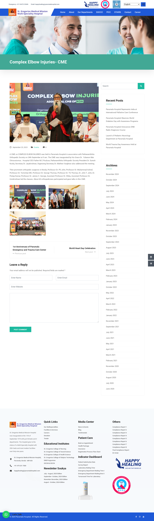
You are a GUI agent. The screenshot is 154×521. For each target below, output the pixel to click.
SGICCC (99, 12)
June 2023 (110, 259)
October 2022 (111, 287)
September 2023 (112, 242)
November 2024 (112, 174)
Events (36, 147)
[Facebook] (135, 517)
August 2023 (111, 248)
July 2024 (110, 191)
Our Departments (85, 12)
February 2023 (111, 276)
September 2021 (112, 327)
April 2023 (110, 265)
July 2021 (110, 332)
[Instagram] (139, 517)
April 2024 (110, 208)
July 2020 (110, 383)
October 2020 (111, 372)
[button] (6, 514)
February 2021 (111, 361)
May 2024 (110, 202)
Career (138, 12)
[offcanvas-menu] (143, 4)
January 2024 (111, 225)
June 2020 (110, 389)
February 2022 (111, 310)
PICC (108, 12)
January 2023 (111, 281)
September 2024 (112, 185)
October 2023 (111, 236)
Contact (128, 12)
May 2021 (110, 344)
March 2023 (110, 270)
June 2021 (110, 338)
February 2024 (111, 219)
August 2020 (111, 377)
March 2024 (110, 214)
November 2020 (112, 366)
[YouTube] (142, 517)
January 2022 (111, 315)
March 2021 (110, 355)
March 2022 (110, 304)
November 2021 (112, 321)
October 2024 (111, 180)
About (71, 12)
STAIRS (117, 12)
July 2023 (110, 253)
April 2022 (110, 298)
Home (62, 12)
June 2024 (110, 197)
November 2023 (112, 231)
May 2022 (110, 293)
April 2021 (110, 349)
